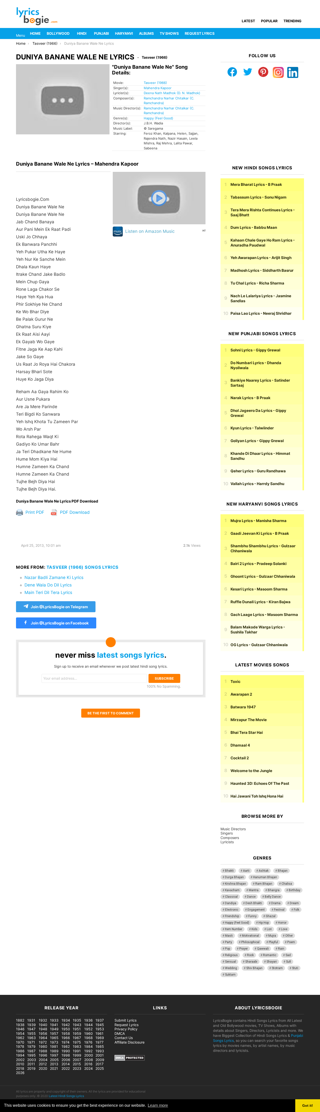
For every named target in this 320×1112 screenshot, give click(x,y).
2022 (66, 1068)
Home (35, 33)
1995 (31, 1055)
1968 (88, 1038)
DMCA (119, 1033)
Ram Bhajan (263, 883)
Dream (294, 903)
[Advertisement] (262, 121)
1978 (20, 1046)
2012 (43, 1064)
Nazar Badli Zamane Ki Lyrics (54, 577)
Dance (251, 896)
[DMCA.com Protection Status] (129, 1059)
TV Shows (169, 33)
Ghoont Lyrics (262, 576)
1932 (43, 1020)
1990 (66, 1051)
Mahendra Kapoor (158, 88)
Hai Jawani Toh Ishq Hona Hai (256, 796)
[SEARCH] (301, 33)
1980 (43, 1046)
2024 (88, 1068)
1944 (88, 1025)
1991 (77, 1051)
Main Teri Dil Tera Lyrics (48, 592)
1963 (31, 1038)
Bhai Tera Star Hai (246, 732)
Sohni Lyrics (255, 350)
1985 (100, 1046)
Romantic (269, 955)
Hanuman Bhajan (265, 877)
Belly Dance (272, 896)
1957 (54, 1033)
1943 (77, 1025)
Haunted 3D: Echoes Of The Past (259, 783)
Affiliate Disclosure (129, 1042)
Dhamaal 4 (240, 745)
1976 (88, 1042)
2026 (20, 1073)
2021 (54, 1068)
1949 (54, 1029)
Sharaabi (251, 961)
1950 (66, 1029)
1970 (20, 1042)
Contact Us (123, 1038)
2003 (31, 1060)
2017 (100, 1064)
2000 (88, 1055)
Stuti (295, 968)
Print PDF (34, 512)
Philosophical (250, 942)
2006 (66, 1060)
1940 (43, 1025)
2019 (31, 1068)
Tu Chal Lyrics (257, 283)
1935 (77, 1020)
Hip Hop (263, 922)
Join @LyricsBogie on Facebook (59, 623)
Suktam (230, 974)
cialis (24, 992)
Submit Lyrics (125, 1020)
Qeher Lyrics (258, 471)
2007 (77, 1060)
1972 (43, 1042)
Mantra (253, 890)
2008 (88, 1060)
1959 (77, 1033)
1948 (43, 1029)
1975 (77, 1042)
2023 (77, 1068)
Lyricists (227, 842)
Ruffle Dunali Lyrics (260, 601)
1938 (20, 1025)
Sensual (230, 961)
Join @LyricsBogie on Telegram (59, 606)
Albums (146, 33)
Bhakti (229, 870)
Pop (227, 948)
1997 (54, 1055)
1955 (31, 1033)
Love (284, 929)
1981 (54, 1046)
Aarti (246, 870)
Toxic (235, 681)
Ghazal (271, 916)
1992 (88, 1051)
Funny (252, 916)
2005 (54, 1060)
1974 (66, 1042)
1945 (100, 1025)
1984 (88, 1046)
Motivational (250, 935)
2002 (20, 1060)
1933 (54, 1020)
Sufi (288, 961)
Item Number (233, 929)
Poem (291, 942)
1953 (100, 1029)
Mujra (272, 935)
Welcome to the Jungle (251, 770)
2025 (100, 1068)
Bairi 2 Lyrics (258, 563)
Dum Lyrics (253, 227)
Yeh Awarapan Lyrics (261, 257)
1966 (66, 1038)
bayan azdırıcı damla (47, 992)
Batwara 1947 (243, 707)
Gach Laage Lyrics (264, 614)
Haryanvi (124, 33)
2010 (20, 1064)
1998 (66, 1055)
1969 (100, 1038)
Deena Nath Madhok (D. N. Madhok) (172, 93)
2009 (100, 1060)
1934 (66, 1020)
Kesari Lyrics (259, 589)
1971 (31, 1042)
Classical (231, 896)
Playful (273, 942)
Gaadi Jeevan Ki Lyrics (259, 533)
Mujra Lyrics (258, 520)
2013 (54, 1064)
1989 (54, 1051)
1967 (77, 1038)
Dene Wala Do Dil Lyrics (48, 584)
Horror (282, 922)
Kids (255, 929)
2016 (88, 1064)
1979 (31, 1046)
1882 (20, 1020)
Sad (288, 955)
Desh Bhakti (254, 903)
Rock (250, 955)
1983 (77, 1046)
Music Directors (233, 829)
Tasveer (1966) (155, 83)
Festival (279, 909)
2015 (77, 1064)
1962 (20, 1038)
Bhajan (283, 870)
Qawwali (263, 948)
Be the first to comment (111, 713)
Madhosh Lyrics (262, 270)
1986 (20, 1051)
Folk (296, 909)
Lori (269, 929)
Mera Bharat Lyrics (256, 184)
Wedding (231, 968)
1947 (31, 1029)
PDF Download (74, 512)
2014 (66, 1064)
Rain (281, 948)
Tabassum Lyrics (258, 197)
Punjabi (101, 33)
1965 (54, 1038)
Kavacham (232, 890)
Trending (293, 21)
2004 (43, 1060)
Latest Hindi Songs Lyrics (66, 1096)
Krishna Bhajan (235, 883)
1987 (31, 1051)
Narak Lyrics (250, 397)
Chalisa (287, 883)
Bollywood (58, 33)
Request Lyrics (199, 33)
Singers (226, 833)
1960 (88, 1033)
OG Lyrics (259, 644)
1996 (43, 1055)
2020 (43, 1068)
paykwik (71, 992)
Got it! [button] (307, 1106)
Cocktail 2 (239, 758)
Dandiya (230, 903)
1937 (100, 1020)
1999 (77, 1055)
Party (228, 942)
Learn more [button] (158, 1105)
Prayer (243, 948)
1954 (20, 1033)
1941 (54, 1025)
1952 (88, 1029)
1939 (31, 1025)
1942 (66, 1025)
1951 (77, 1029)
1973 (54, 1042)
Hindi (81, 33)
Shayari (271, 961)
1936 (88, 1020)
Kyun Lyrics (252, 428)
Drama (275, 903)
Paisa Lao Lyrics (261, 313)
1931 (31, 1020)
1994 (20, 1055)
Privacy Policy (126, 1029)
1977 (100, 1042)
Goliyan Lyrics (257, 440)
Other (289, 935)
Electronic (231, 909)
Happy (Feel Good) (158, 118)
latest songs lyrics (130, 654)
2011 (31, 1064)
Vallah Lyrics (257, 483)
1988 (43, 1051)
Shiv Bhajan (254, 968)
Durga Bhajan (234, 877)
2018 (20, 1068)
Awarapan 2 (241, 694)
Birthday (294, 890)
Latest (248, 21)
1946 (20, 1029)
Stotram (277, 968)
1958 (66, 1033)
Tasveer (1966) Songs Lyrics (82, 567)
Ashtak (263, 870)
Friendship (232, 916)
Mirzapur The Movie (248, 719)
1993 (100, 1051)
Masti (229, 935)
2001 (100, 1055)
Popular (269, 21)
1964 (43, 1038)
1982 (66, 1046)
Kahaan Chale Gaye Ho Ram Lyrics (262, 243)
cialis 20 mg (10, 992)
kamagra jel (88, 992)
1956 (43, 1033)
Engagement (256, 909)
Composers (229, 837)
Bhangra (274, 890)
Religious (231, 955)
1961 (100, 1033)
